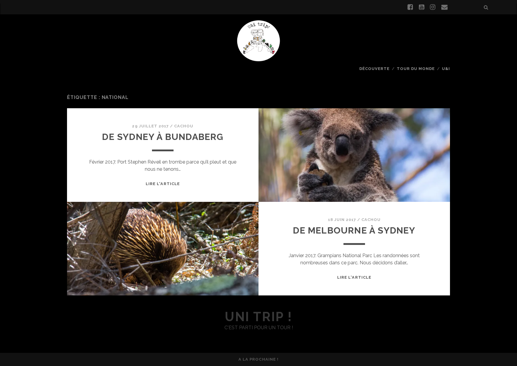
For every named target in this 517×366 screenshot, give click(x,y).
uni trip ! (258, 316)
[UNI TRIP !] (258, 40)
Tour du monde (416, 68)
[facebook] (410, 7)
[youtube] (421, 7)
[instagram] (432, 7)
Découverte (374, 68)
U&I (446, 68)
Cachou (183, 126)
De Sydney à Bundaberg (162, 137)
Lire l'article (163, 184)
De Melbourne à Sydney (354, 230)
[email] (444, 7)
